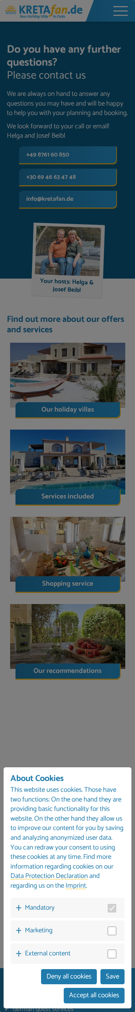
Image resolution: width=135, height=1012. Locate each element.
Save (112, 976)
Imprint (76, 885)
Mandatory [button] (40, 907)
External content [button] (48, 953)
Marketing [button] (39, 930)
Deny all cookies (68, 976)
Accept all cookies (94, 995)
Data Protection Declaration (49, 876)
